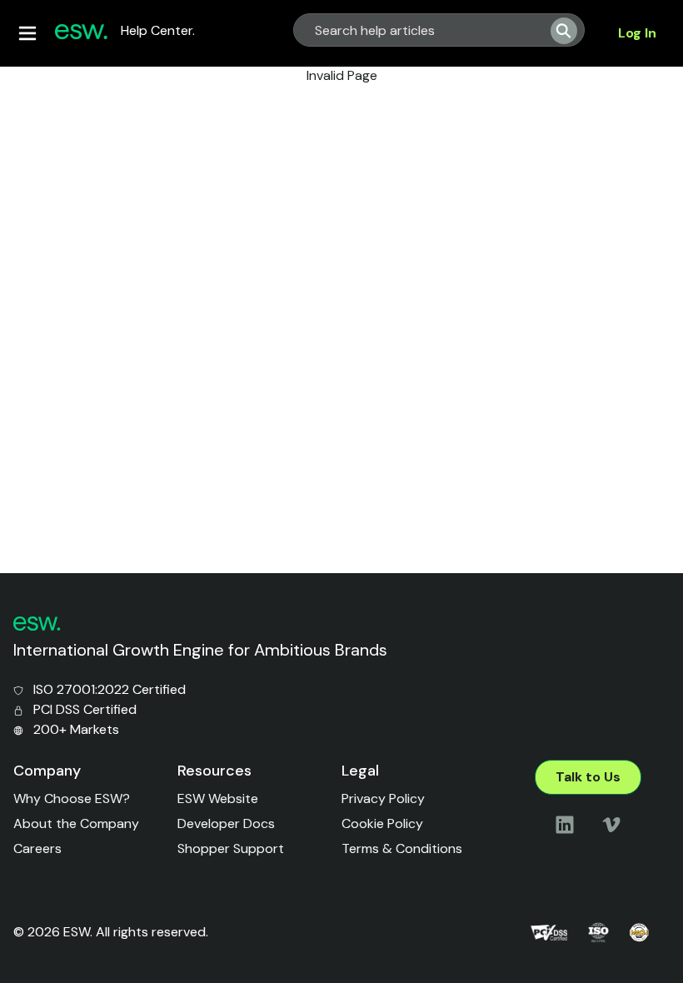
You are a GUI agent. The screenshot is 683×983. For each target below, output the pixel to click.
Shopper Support (230, 848)
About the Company (76, 823)
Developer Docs (226, 823)
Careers (37, 848)
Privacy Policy (383, 798)
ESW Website (217, 798)
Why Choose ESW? (71, 798)
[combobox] (415, 30)
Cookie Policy (382, 823)
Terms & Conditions (402, 848)
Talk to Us (588, 777)
